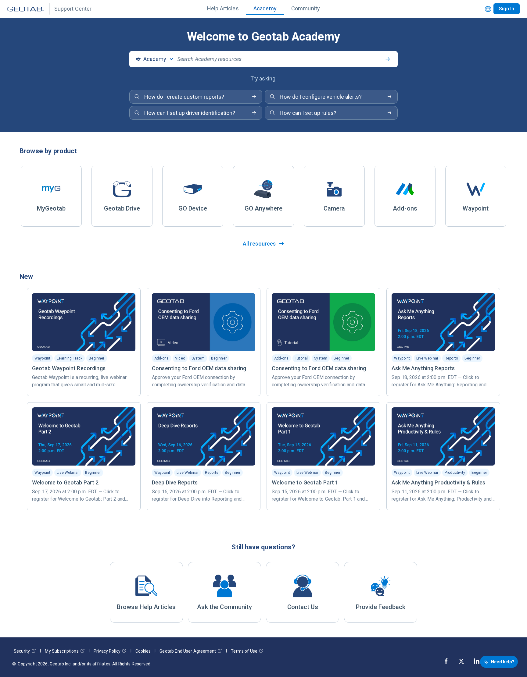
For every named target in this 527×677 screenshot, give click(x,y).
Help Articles (223, 8)
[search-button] (387, 59)
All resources (259, 243)
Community (305, 8)
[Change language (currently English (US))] (488, 9)
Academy (265, 8)
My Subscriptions (61, 651)
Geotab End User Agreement (188, 651)
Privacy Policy (107, 651)
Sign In (506, 9)
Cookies (143, 651)
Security (22, 651)
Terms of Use (244, 651)
